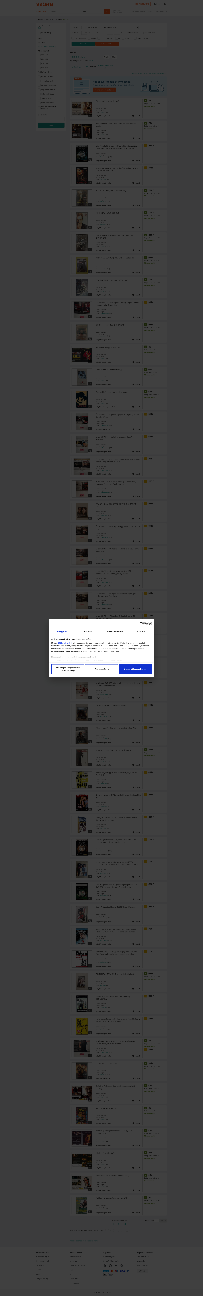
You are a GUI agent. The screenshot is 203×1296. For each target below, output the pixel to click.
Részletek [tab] (88, 631)
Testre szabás (100, 669)
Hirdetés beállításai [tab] (115, 631)
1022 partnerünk (65, 643)
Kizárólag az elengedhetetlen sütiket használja (68, 669)
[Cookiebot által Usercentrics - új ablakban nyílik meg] (141, 624)
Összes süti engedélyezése (135, 669)
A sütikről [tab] (141, 631)
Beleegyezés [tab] (62, 631)
